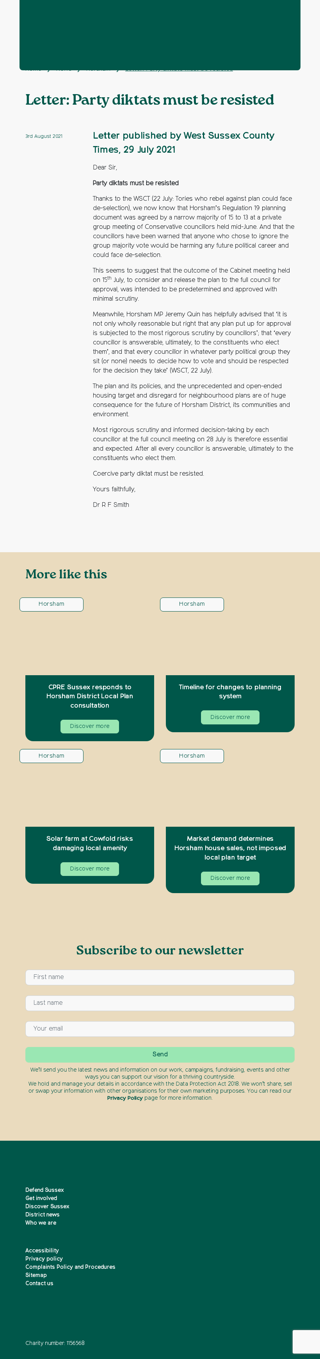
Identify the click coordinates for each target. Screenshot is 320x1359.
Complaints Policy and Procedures (70, 1267)
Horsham (51, 604)
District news (42, 1215)
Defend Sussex (44, 1190)
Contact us (39, 1283)
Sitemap (36, 1275)
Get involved (41, 1198)
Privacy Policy (125, 1098)
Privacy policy (44, 1259)
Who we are (40, 1223)
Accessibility (42, 1251)
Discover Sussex (47, 1206)
